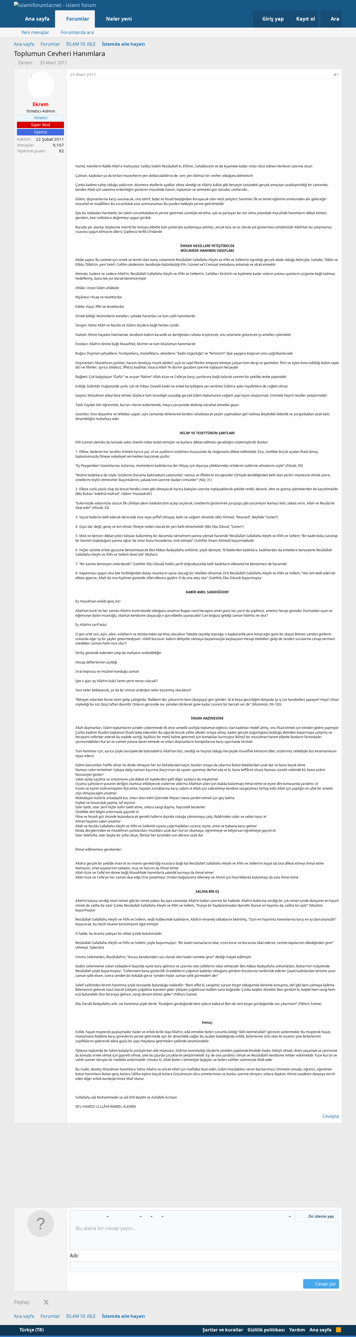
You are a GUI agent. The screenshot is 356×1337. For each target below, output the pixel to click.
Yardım (297, 1330)
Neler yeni (119, 18)
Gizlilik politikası (266, 1330)
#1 (336, 74)
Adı (74, 1255)
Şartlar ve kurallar (222, 1330)
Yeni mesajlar (35, 32)
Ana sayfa (37, 18)
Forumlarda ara (77, 32)
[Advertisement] (204, 120)
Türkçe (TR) (31, 1330)
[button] (137, 18)
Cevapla (330, 1116)
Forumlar (77, 18)
